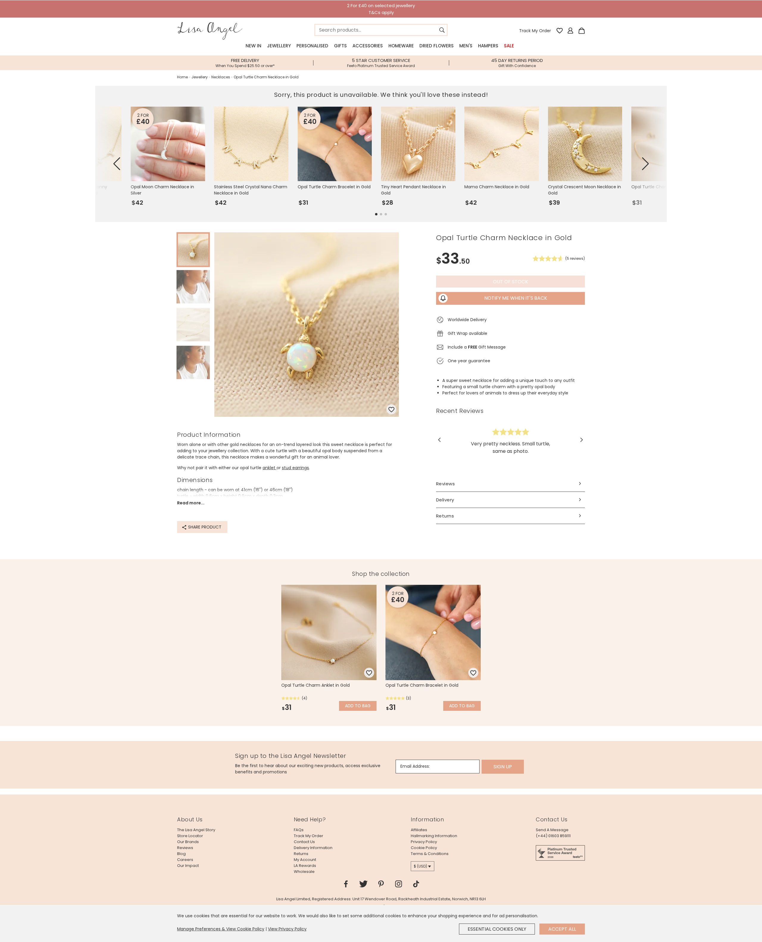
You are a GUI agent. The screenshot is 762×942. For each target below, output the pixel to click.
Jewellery (279, 46)
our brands (188, 842)
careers (185, 859)
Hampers (488, 46)
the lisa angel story (196, 830)
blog (181, 853)
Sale (509, 46)
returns (301, 853)
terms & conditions (430, 853)
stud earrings (295, 468)
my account (305, 859)
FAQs (299, 830)
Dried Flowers (436, 46)
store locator (190, 836)
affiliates (419, 830)
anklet (270, 468)
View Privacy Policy (287, 929)
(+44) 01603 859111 (553, 836)
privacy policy (424, 842)
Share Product (204, 527)
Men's (465, 46)
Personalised (312, 46)
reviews (185, 848)
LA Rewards (305, 865)
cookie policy (424, 848)
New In (253, 46)
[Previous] (440, 440)
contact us (304, 842)
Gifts (340, 46)
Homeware (401, 46)
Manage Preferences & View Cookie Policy (220, 929)
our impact (188, 865)
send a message (552, 830)
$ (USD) (420, 866)
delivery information (313, 848)
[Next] (581, 440)
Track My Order (535, 31)
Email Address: (415, 766)
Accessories (367, 46)
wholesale (304, 871)
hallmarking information (434, 836)
